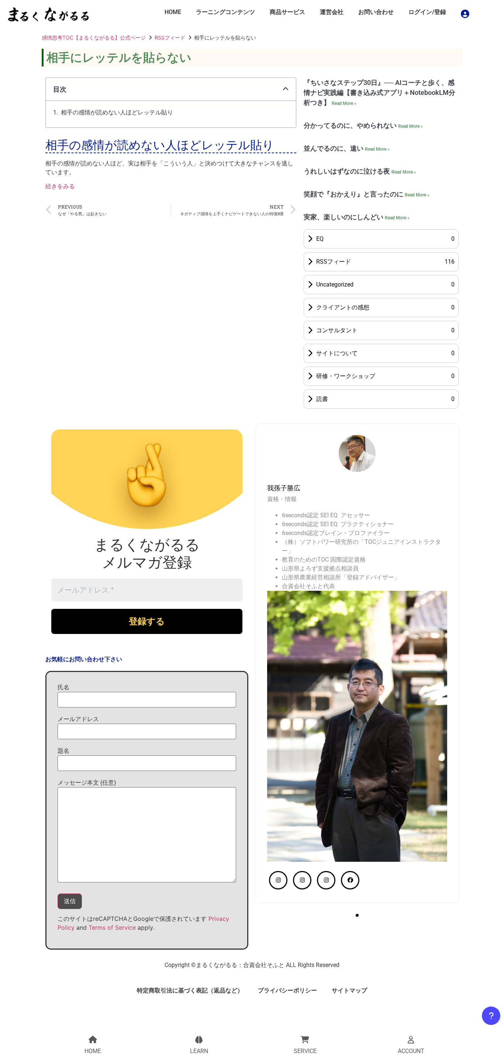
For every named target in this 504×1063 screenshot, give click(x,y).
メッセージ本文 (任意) (87, 782)
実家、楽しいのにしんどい (344, 217)
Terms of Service (112, 927)
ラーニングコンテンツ (225, 12)
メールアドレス (78, 719)
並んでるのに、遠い (334, 148)
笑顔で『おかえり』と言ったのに (354, 194)
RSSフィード (170, 37)
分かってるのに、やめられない (351, 125)
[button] (286, 89)
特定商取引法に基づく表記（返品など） (190, 990)
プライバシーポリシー (287, 990)
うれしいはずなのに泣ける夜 (347, 171)
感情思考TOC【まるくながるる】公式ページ (94, 37)
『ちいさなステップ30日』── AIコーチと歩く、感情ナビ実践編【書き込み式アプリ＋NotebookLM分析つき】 (379, 92)
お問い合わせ (376, 12)
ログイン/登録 (427, 12)
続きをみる (60, 186)
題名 (63, 750)
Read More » (344, 103)
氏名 (63, 687)
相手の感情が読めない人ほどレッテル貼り (117, 112)
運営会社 (332, 12)
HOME (173, 12)
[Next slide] (443, 468)
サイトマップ (349, 990)
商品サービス (287, 12)
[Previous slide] (271, 468)
